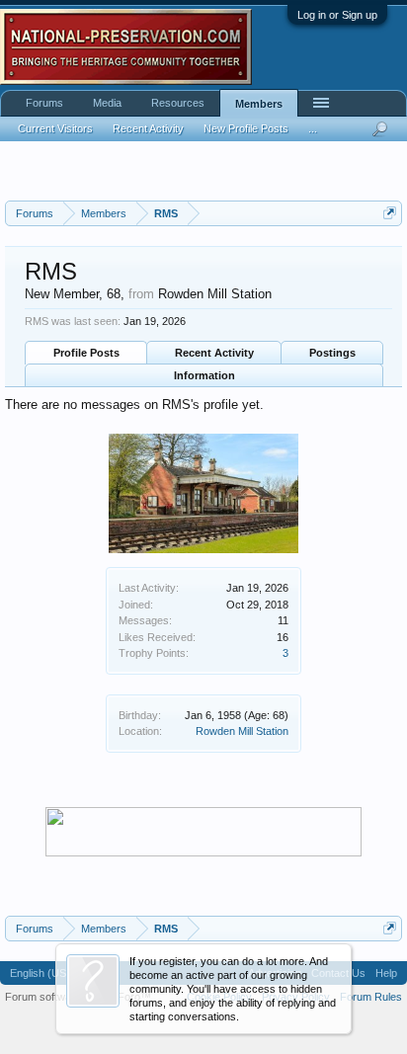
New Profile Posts (246, 128)
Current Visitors (55, 128)
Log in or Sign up (337, 15)
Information (204, 375)
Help (386, 973)
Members (259, 104)
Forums (44, 103)
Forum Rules (371, 997)
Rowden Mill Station (242, 731)
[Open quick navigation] (389, 212)
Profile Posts (86, 353)
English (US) (40, 973)
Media (107, 103)
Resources (177, 103)
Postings (332, 353)
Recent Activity (214, 353)
